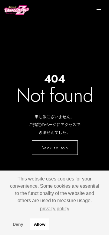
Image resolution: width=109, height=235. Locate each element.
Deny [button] (18, 224)
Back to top (54, 148)
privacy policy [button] (54, 208)
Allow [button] (39, 224)
